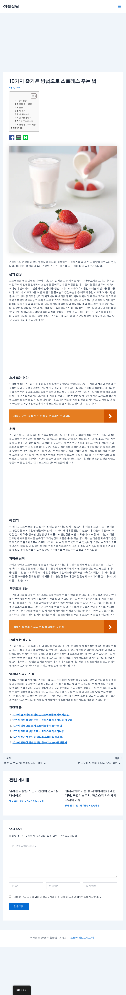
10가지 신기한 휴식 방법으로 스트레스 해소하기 (38, 736)
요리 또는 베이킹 (26, 121)
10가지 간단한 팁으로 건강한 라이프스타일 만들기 (39, 742)
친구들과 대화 (25, 117)
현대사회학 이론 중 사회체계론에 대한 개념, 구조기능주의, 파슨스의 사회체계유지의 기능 (90, 795)
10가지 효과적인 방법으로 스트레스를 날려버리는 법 (40, 714)
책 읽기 (22, 111)
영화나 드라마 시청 (27, 124)
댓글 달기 (13, 801)
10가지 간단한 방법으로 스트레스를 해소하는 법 (38, 731)
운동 (21, 107)
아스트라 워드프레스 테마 (82, 937)
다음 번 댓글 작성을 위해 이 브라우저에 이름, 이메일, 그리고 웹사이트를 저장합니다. (57, 896)
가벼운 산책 (24, 114)
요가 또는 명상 (25, 104)
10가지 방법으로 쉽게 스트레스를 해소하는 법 (37, 725)
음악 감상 (22, 100)
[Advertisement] (34, 47)
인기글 (23, 801)
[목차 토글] (32, 96)
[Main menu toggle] (119, 6)
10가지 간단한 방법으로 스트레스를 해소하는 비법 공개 (42, 720)
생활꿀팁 (11, 6)
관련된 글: (18, 128)
